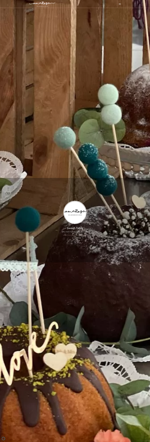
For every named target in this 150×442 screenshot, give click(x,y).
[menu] (119, 4)
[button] (3, 438)
